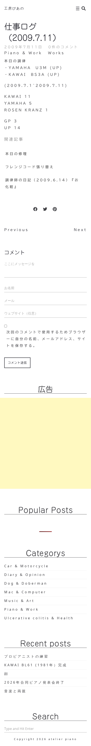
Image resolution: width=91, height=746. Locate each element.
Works (56, 53)
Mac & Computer (25, 592)
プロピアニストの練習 (26, 656)
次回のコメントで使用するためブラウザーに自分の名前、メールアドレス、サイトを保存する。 (46, 338)
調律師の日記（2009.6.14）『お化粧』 (42, 183)
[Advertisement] (45, 443)
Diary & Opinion (25, 575)
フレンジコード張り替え (29, 167)
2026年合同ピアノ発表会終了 (34, 682)
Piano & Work (23, 53)
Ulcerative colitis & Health (39, 618)
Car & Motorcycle (26, 566)
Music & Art (19, 601)
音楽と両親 (15, 691)
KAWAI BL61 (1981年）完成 (35, 665)
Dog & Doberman (25, 583)
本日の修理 (16, 153)
